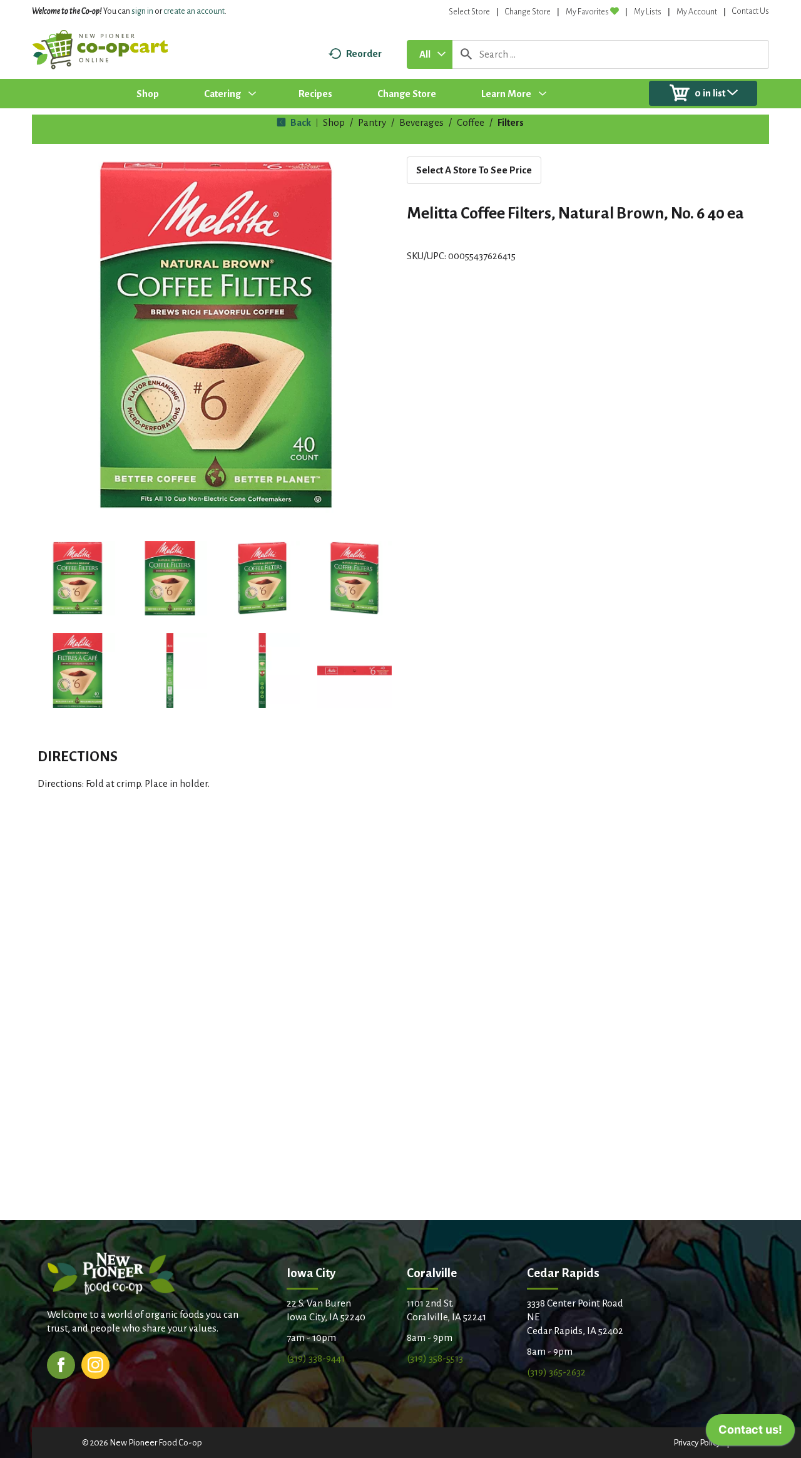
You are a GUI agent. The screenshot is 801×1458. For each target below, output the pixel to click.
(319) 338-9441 (316, 1358)
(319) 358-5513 (435, 1358)
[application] (750, 1433)
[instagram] (95, 1363)
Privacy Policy (696, 1442)
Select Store (469, 12)
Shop (334, 122)
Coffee (470, 122)
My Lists (647, 12)
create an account (194, 11)
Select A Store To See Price (474, 170)
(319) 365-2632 (556, 1372)
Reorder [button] (364, 53)
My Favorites (587, 12)
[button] (78, 578)
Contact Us (750, 11)
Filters (510, 122)
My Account (696, 12)
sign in (142, 11)
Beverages (421, 122)
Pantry (372, 122)
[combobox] (429, 54)
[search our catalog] (466, 54)
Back (299, 122)
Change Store (528, 12)
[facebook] (61, 1363)
